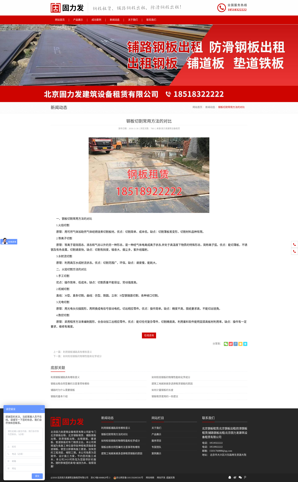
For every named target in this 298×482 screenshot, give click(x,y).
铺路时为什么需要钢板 (63, 390)
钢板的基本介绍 (59, 396)
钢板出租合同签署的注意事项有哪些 (70, 383)
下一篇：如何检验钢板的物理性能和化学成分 (77, 356)
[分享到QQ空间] (240, 344)
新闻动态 (210, 107)
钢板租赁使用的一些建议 (165, 396)
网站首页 (197, 107)
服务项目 (156, 440)
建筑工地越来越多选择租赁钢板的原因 (172, 383)
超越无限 (170, 477)
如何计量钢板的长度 (162, 390)
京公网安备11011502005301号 (129, 477)
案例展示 (156, 453)
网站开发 (161, 477)
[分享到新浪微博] (231, 344)
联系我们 (208, 418)
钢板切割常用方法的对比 (114, 434)
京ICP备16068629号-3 (100, 477)
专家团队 (156, 447)
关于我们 (156, 428)
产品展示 (156, 434)
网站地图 (150, 477)
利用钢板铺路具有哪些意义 (65, 377)
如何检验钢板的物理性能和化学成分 (171, 377)
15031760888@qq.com (220, 451)
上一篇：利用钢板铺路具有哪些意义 (72, 352)
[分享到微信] (226, 344)
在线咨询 (149, 335)
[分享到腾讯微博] (236, 344)
